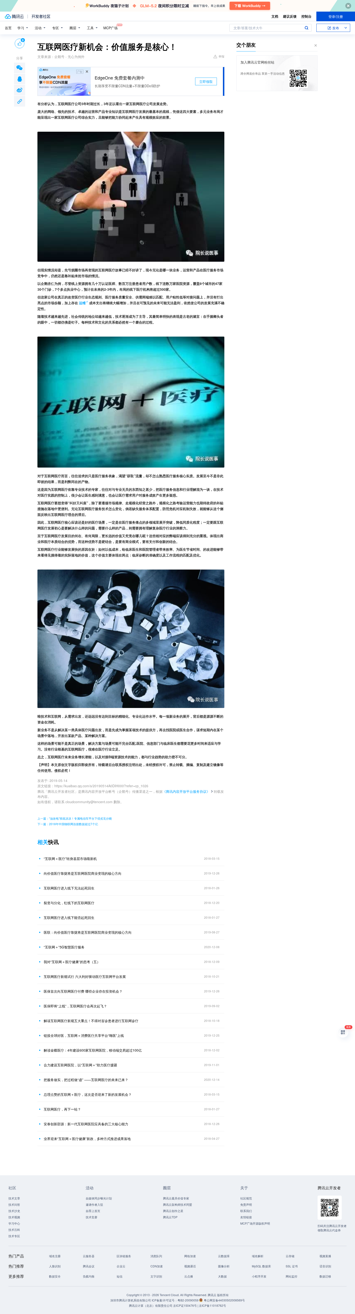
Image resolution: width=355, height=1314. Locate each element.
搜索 (306, 27)
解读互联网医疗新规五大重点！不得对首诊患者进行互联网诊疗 (91, 1020)
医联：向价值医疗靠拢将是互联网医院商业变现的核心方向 (88, 932)
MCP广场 (110, 27)
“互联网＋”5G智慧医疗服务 (64, 947)
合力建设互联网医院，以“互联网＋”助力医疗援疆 (80, 1064)
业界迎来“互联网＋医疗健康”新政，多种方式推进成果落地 (87, 1138)
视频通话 (190, 1266)
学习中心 (14, 1223)
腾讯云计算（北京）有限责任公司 (150, 1305)
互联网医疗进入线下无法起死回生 (69, 888)
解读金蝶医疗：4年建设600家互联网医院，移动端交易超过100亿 (93, 1050)
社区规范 (246, 1198)
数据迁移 (325, 1276)
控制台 (306, 16)
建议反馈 (290, 16)
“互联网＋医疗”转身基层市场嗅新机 (70, 858)
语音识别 (325, 1266)
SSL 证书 (292, 1266)
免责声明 (246, 1204)
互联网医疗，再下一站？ (62, 1109)
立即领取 (206, 81)
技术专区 (14, 1236)
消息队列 (156, 1256)
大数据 (222, 1276)
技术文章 (14, 1198)
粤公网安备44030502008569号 (224, 1300)
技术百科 (14, 1229)
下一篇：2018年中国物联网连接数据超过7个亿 (67, 824)
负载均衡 (88, 1276)
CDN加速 (156, 1266)
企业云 (121, 1266)
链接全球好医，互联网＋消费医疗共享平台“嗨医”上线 (84, 1035)
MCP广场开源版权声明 (255, 1223)
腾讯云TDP (170, 1217)
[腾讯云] (14, 16)
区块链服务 (124, 1256)
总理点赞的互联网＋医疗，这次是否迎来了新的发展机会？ (88, 1094)
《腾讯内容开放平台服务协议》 (186, 791)
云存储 (290, 1256)
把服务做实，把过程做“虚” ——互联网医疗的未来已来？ (86, 1079)
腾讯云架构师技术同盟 (177, 1204)
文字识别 (156, 1276)
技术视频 (14, 1217)
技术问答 (14, 1204)
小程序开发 (259, 1276)
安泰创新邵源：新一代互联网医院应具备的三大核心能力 (86, 1123)
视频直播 (325, 1256)
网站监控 (291, 1276)
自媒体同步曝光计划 (99, 1198)
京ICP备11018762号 (212, 1305)
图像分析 (224, 1266)
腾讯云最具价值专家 (176, 1198)
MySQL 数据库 (261, 1266)
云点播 (188, 1276)
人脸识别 (55, 1266)
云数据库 (224, 1256)
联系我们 (246, 1211)
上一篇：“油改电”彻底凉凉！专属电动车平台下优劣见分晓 (74, 818)
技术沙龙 (14, 1211)
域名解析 (257, 1256)
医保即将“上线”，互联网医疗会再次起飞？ (75, 1006)
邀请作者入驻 (94, 1204)
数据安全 (55, 1276)
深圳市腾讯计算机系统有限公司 (130, 1300)
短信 (119, 1276)
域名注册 (55, 1256)
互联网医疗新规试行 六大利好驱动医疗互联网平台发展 (85, 976)
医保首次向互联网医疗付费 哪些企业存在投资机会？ (83, 991)
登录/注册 (335, 16)
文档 (274, 16)
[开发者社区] (41, 16)
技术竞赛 (91, 1217)
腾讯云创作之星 (173, 1211)
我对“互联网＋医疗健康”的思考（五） (72, 961)
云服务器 (88, 1256)
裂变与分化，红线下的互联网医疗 (69, 902)
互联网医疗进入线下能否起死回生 (69, 917)
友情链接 (246, 1217)
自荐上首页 (93, 1211)
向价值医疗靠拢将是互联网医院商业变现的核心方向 (82, 873)
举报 (221, 56)
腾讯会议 (88, 1266)
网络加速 (190, 1256)
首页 (8, 27)
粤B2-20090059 (188, 1300)
